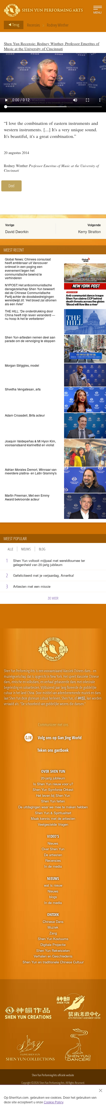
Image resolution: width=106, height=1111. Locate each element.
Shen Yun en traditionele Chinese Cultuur (53, 962)
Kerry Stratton (89, 231)
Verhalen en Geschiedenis (53, 956)
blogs (53, 897)
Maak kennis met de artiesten (53, 818)
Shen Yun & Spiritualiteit (53, 813)
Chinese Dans (53, 921)
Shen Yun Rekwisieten (53, 950)
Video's (53, 836)
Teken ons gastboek (53, 750)
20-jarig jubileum (53, 778)
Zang (53, 933)
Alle (10, 549)
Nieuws (26, 549)
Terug (15, 24)
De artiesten (53, 855)
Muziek (53, 927)
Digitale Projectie (53, 944)
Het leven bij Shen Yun (53, 795)
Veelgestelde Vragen (53, 824)
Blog (42, 549)
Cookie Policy (53, 1102)
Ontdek (53, 914)
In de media (53, 866)
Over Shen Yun (53, 771)
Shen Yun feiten (53, 801)
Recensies (33, 25)
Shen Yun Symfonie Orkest (53, 789)
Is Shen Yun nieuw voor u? (53, 784)
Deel (11, 186)
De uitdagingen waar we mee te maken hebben (53, 807)
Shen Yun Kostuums (53, 938)
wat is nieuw (53, 885)
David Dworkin (17, 231)
